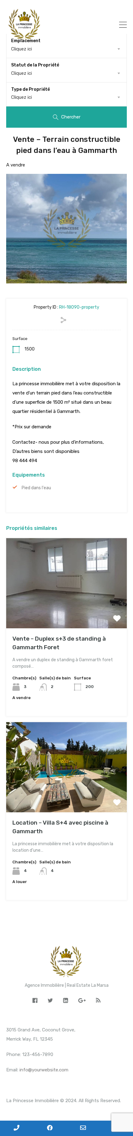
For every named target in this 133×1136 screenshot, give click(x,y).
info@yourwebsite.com (43, 1070)
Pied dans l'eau (36, 487)
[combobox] (66, 73)
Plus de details (66, 610)
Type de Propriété (30, 89)
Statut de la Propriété (35, 65)
